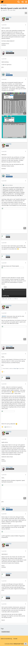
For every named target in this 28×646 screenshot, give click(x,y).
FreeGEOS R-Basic (6, 631)
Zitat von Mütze (9, 185)
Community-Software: (14, 643)
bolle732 (5, 10)
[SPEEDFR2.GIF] (14, 218)
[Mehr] (25, 25)
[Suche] (18, 1)
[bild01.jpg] (14, 492)
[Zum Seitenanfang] (25, 644)
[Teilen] (26, 13)
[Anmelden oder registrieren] (22, 2)
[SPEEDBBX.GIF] (14, 103)
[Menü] (26, 1)
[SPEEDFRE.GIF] (14, 126)
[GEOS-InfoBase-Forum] (2, 1)
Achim (4, 316)
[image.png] (14, 333)
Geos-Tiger (16, 368)
